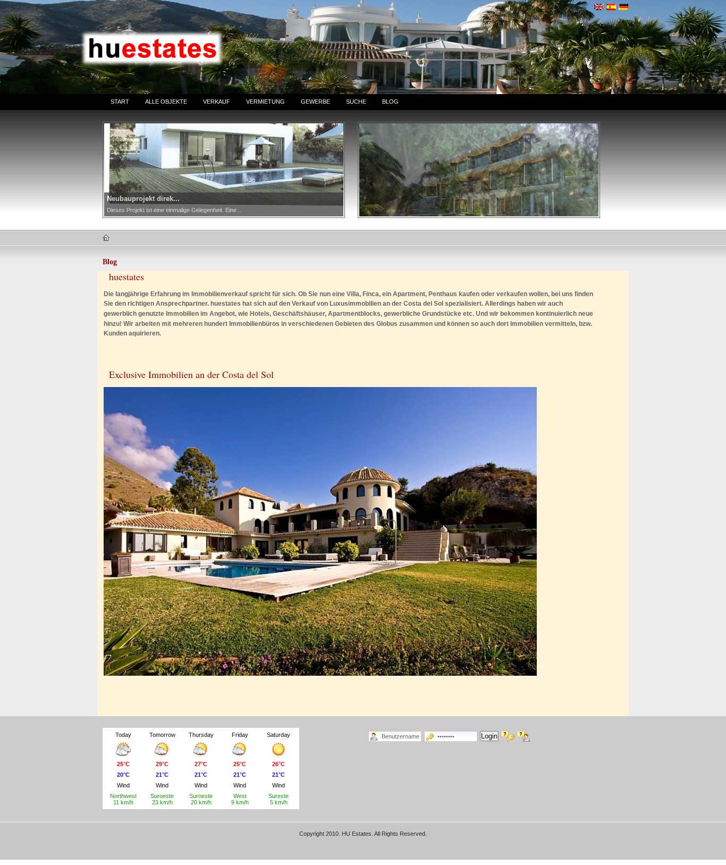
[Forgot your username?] (523, 736)
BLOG (390, 101)
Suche (356, 101)
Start (120, 101)
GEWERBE (315, 101)
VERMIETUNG (265, 101)
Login (489, 736)
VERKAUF (216, 101)
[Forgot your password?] (507, 736)
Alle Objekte (166, 101)
